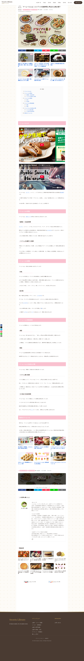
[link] (32, 539)
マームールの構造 (28, 98)
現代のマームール (28, 113)
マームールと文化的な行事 (30, 108)
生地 (27, 99)
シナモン (26, 312)
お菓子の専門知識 (36, 627)
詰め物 (28, 101)
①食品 (44, 2)
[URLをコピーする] (62, 50)
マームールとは (28, 91)
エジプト (28, 192)
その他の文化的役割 (30, 111)
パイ (32, 312)
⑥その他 (70, 2)
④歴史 (59, 2)
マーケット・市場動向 (37, 631)
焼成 (27, 106)
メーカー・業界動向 (36, 625)
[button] (22, 50)
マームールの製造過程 (29, 103)
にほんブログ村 (32, 581)
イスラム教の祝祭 (30, 109)
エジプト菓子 (46, 9)
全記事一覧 (38, 2)
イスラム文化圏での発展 (31, 96)
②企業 (49, 2)
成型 (27, 104)
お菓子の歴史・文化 (36, 629)
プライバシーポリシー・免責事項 (42, 638)
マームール (51, 9)
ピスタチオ (49, 230)
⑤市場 (64, 2)
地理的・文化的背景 (30, 94)
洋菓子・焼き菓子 (34, 9)
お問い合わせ (78, 2)
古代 (27, 216)
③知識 (54, 2)
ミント (32, 409)
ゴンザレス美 (24, 508)
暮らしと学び (35, 634)
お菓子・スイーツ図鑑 (26, 9)
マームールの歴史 (28, 93)
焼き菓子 (41, 9)
